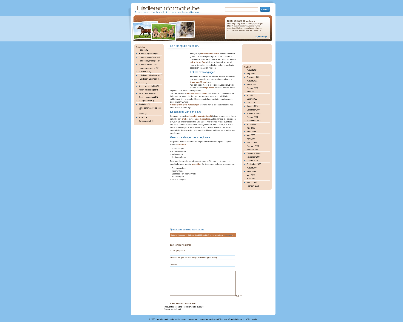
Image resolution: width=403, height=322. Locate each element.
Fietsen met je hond (172, 309)
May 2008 (251, 175)
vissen (252, 28)
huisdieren (249, 21)
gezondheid (231, 28)
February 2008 (253, 186)
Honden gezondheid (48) (149, 57)
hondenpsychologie (254, 24)
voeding (251, 26)
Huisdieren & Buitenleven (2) (151, 75)
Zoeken (265, 9)
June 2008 (251, 171)
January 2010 (252, 106)
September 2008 (254, 164)
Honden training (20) (147, 64)
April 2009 (251, 139)
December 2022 (254, 77)
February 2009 (253, 146)
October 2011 (252, 88)
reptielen (187, 229)
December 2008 (254, 153)
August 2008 (252, 168)
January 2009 (252, 150)
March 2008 (252, 182)
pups (236, 26)
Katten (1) (143, 82)
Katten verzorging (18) (148, 97)
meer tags (262, 37)
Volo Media (252, 319)
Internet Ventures (219, 319)
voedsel (247, 28)
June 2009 (251, 132)
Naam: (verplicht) (177, 250)
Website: (173, 265)
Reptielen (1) (144, 104)
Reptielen (228, 235)
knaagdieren (243, 26)
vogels (255, 30)
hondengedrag (233, 24)
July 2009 (251, 128)
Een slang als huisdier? (184, 45)
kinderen (239, 28)
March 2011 (252, 99)
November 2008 (254, 157)
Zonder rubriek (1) (146, 121)
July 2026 (251, 74)
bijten (261, 30)
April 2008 (251, 179)
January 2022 (252, 84)
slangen (201, 229)
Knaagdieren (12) (146, 101)
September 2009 (254, 121)
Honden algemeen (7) (148, 53)
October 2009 (252, 117)
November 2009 (254, 113)
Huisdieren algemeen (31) (150, 79)
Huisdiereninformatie (166, 9)
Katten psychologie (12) (149, 93)
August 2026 (252, 70)
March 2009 (252, 142)
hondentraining (232, 30)
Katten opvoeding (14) (148, 90)
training (257, 26)
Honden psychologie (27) (149, 61)
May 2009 (251, 135)
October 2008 (252, 161)
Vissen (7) (143, 114)
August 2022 (252, 81)
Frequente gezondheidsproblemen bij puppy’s (184, 307)
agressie (249, 30)
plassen (258, 28)
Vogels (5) (143, 117)
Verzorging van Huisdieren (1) (150, 109)
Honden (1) (143, 50)
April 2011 (251, 95)
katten (240, 21)
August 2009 (252, 124)
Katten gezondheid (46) (149, 86)
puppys (230, 26)
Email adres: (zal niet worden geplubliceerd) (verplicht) (193, 258)
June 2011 (251, 92)
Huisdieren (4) (145, 72)
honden (232, 20)
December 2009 (254, 110)
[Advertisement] (179, 70)
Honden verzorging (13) (149, 68)
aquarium (242, 30)
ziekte (242, 24)
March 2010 (252, 103)
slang (194, 229)
